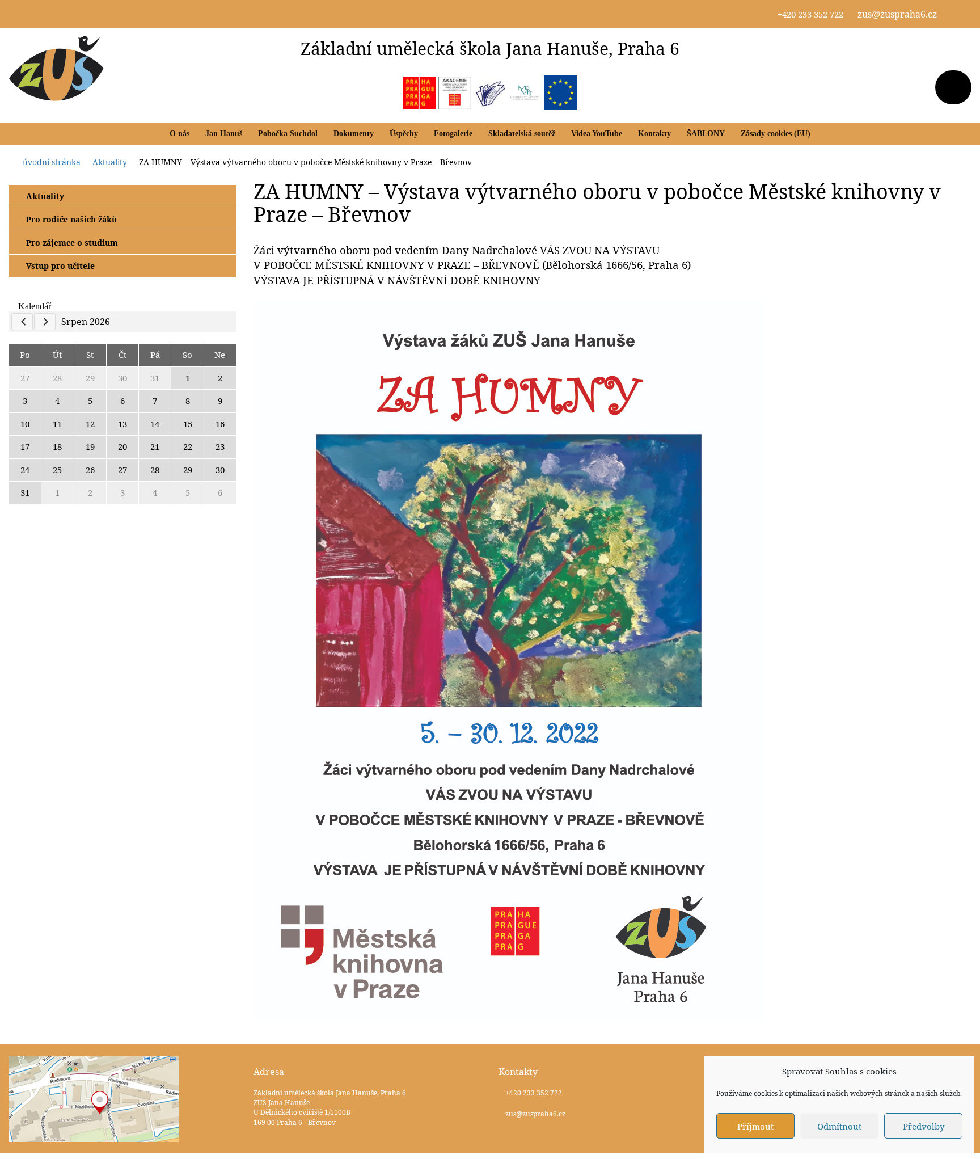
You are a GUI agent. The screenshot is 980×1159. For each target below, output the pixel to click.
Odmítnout (839, 1126)
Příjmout (755, 1126)
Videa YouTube (596, 133)
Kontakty (654, 133)
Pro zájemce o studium (72, 242)
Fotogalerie (453, 133)
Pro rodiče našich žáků (71, 219)
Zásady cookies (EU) (775, 133)
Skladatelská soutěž (521, 133)
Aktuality (45, 196)
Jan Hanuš (223, 133)
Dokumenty (353, 133)
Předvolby (923, 1126)
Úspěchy (404, 133)
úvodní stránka (52, 162)
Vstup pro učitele (60, 265)
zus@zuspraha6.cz (897, 14)
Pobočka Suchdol (288, 133)
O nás (179, 133)
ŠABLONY (706, 133)
